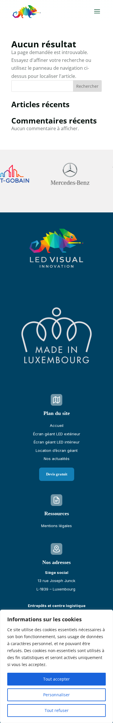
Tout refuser (57, 710)
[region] (56, 666)
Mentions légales (56, 525)
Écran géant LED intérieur (57, 442)
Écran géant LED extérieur (56, 434)
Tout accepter (56, 679)
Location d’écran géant (57, 450)
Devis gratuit (56, 474)
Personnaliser (56, 694)
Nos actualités (57, 458)
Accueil (56, 425)
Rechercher (87, 86)
